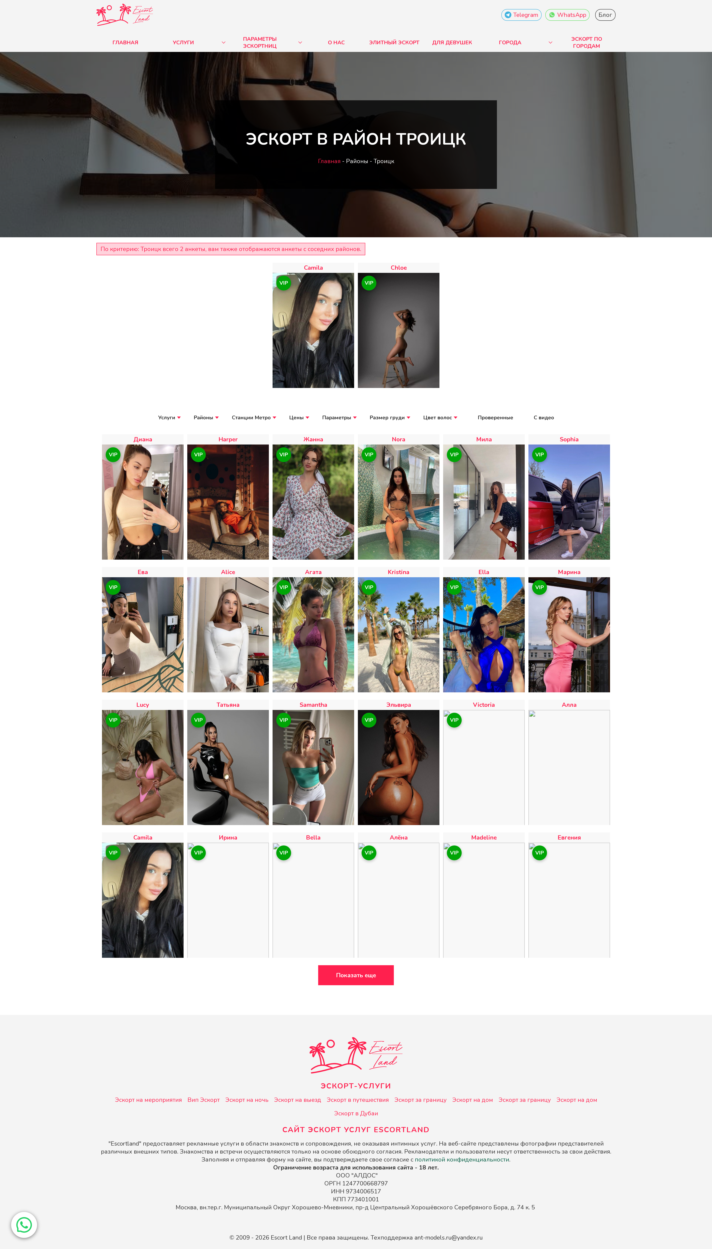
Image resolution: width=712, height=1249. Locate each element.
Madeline (484, 838)
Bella (313, 838)
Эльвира (398, 705)
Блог (605, 15)
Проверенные (495, 417)
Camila (313, 268)
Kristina (398, 572)
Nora (398, 439)
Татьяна (228, 705)
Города (510, 42)
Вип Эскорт (203, 1100)
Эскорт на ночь (246, 1100)
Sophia (569, 439)
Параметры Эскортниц (260, 43)
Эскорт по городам (586, 43)
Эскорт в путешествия (358, 1100)
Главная (125, 42)
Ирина (228, 838)
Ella (484, 572)
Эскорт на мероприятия (148, 1100)
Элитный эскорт (394, 42)
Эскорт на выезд (297, 1100)
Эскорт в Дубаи (356, 1113)
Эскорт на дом (472, 1100)
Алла (569, 705)
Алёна (399, 838)
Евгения (569, 838)
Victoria (484, 705)
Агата (313, 572)
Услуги (183, 42)
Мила (484, 439)
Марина (569, 572)
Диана (143, 439)
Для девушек (452, 42)
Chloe (399, 268)
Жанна (313, 439)
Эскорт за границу (420, 1100)
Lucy (142, 705)
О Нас (336, 42)
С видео (544, 417)
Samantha (313, 705)
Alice (228, 572)
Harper (228, 439)
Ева (143, 572)
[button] (24, 1225)
